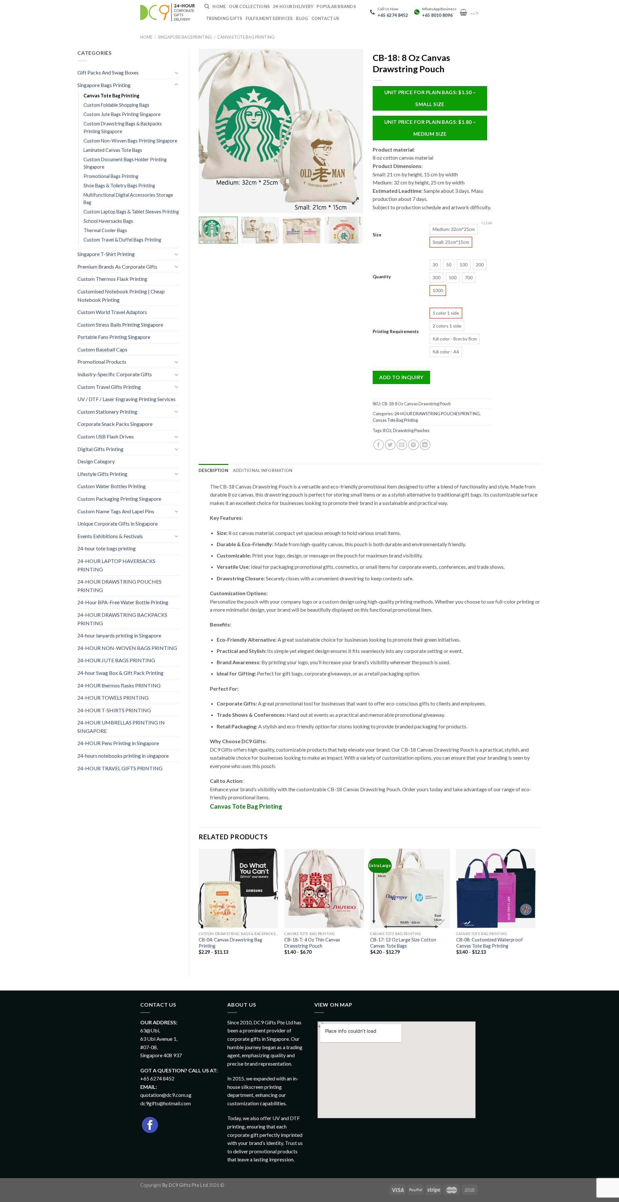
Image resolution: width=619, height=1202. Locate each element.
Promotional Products (101, 362)
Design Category (96, 461)
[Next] (535, 907)
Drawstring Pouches (411, 430)
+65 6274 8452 (393, 15)
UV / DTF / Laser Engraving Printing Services (126, 399)
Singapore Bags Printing (185, 37)
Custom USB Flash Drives (105, 436)
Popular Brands (336, 6)
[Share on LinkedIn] (425, 444)
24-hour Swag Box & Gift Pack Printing (120, 673)
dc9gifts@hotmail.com (165, 1103)
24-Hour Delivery (293, 6)
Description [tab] (213, 470)
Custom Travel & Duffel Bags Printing (122, 239)
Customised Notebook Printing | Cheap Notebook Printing (121, 295)
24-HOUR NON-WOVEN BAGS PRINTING (127, 648)
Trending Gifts (224, 18)
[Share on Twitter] (390, 444)
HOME (219, 6)
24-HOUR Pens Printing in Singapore (118, 743)
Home (146, 37)
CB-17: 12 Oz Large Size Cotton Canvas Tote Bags (403, 943)
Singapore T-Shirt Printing (106, 254)
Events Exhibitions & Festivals (110, 536)
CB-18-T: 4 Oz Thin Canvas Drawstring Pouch (312, 943)
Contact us (325, 18)
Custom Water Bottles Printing (111, 486)
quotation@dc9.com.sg (166, 1095)
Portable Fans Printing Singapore (113, 337)
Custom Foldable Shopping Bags (116, 105)
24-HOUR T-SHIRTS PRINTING (114, 710)
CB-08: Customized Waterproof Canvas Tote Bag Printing (489, 943)
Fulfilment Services (269, 18)
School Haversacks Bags (108, 221)
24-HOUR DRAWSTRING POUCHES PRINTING (119, 585)
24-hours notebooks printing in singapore (123, 756)
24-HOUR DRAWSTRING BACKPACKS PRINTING (122, 619)
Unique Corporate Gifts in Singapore (117, 523)
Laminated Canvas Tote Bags (113, 150)
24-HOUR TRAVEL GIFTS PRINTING (119, 768)
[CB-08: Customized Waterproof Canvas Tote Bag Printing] (496, 888)
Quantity (382, 277)
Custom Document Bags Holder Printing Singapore (125, 163)
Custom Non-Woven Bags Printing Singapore (130, 140)
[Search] (206, 6)
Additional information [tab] (263, 470)
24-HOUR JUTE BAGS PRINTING (116, 660)
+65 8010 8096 (437, 15)
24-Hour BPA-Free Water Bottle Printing (122, 602)
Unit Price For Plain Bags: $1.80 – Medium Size (430, 128)
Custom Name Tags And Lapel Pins (115, 511)
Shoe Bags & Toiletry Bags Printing (119, 185)
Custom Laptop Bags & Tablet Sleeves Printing (131, 211)
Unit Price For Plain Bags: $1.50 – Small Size (430, 98)
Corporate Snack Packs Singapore (114, 424)
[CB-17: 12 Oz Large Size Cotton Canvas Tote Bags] (410, 888)
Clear (486, 223)
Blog (302, 18)
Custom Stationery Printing (107, 412)
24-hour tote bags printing (106, 548)
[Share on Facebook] (378, 444)
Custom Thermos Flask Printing (112, 279)
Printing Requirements (396, 332)
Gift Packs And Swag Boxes (108, 72)
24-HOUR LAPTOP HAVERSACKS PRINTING (116, 565)
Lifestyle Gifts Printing (102, 474)
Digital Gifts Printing (100, 449)
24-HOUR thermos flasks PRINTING (119, 685)
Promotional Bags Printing (111, 176)
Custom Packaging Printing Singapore (119, 499)
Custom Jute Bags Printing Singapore (122, 114)
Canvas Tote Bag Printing (245, 37)
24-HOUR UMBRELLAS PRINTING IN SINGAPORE (121, 726)
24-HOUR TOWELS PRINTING (113, 698)
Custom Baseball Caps (102, 349)
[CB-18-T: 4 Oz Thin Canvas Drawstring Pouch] (324, 888)
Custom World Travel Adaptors (112, 312)
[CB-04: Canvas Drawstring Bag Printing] (238, 888)
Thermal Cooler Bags (105, 230)
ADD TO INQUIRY (401, 377)
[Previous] (199, 907)
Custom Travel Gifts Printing (109, 387)
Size (377, 235)
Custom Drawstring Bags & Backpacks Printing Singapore (123, 127)
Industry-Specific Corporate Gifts (114, 374)
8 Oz (387, 430)
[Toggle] (176, 72)
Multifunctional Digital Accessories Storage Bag (128, 198)
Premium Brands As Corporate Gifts (117, 266)
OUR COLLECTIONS (249, 6)
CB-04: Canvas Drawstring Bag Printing (230, 943)
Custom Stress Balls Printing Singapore (120, 324)
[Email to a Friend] (402, 444)
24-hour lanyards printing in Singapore (119, 635)
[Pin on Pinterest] (413, 444)
